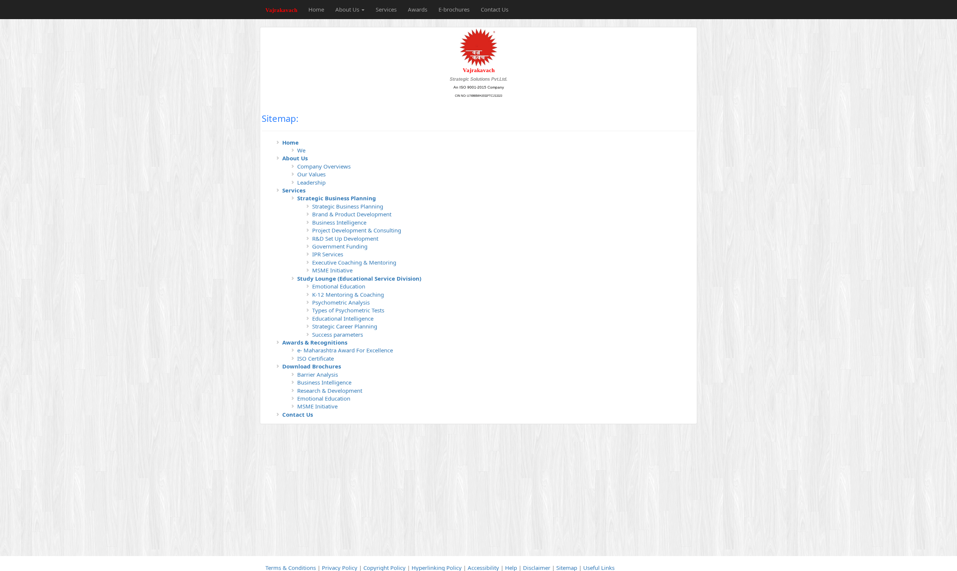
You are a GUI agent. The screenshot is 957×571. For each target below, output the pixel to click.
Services (386, 9)
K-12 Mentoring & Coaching (348, 294)
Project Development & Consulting (356, 230)
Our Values (311, 174)
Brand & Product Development (351, 214)
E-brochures (454, 9)
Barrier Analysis (317, 374)
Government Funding (339, 246)
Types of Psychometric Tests (348, 310)
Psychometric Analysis (341, 302)
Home (316, 9)
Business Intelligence (339, 222)
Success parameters (337, 334)
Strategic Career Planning (344, 326)
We (301, 150)
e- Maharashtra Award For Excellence (345, 350)
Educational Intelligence (342, 318)
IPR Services (327, 254)
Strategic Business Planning (336, 198)
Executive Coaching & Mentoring (354, 262)
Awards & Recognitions (314, 342)
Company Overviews (324, 166)
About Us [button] (348, 9)
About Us (295, 158)
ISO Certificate (315, 358)
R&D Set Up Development (345, 238)
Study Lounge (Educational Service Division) (359, 278)
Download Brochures (311, 366)
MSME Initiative (332, 270)
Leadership (311, 182)
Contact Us (494, 9)
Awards (417, 9)
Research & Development (329, 390)
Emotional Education (338, 286)
